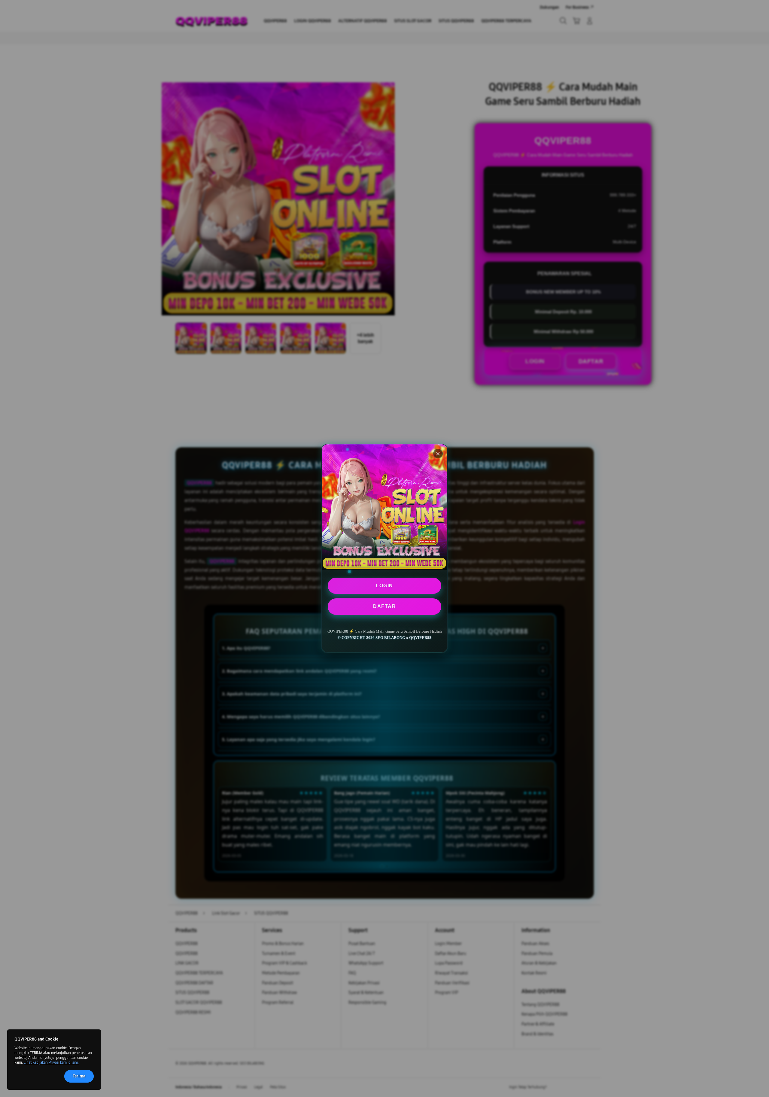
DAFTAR (384, 606)
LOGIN (384, 585)
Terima (79, 1076)
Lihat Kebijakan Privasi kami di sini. (51, 1062)
